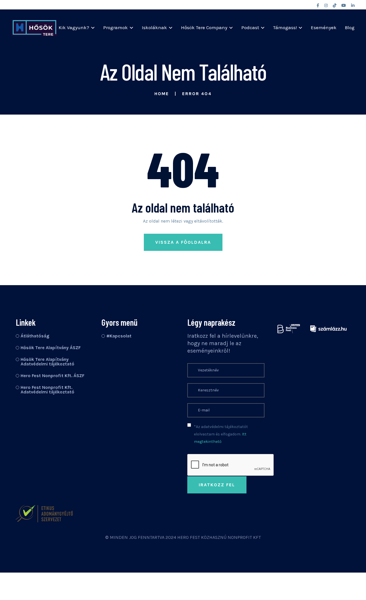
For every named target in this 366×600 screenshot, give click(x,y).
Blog (350, 27)
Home (161, 93)
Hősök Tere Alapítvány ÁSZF (51, 347)
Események (324, 27)
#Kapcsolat (119, 336)
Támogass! (285, 27)
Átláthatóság (35, 336)
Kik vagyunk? (74, 27)
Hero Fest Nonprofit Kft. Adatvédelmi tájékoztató (47, 390)
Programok (115, 27)
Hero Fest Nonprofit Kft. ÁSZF (52, 375)
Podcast (250, 27)
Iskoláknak (154, 27)
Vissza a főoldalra (183, 242)
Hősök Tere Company (204, 27)
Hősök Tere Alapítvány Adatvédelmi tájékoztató (47, 362)
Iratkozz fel (217, 484)
